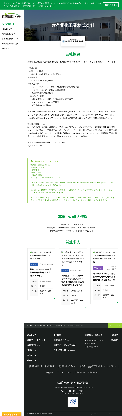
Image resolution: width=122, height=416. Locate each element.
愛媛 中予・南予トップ (36, 340)
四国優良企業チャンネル (10, 39)
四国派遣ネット (80, 372)
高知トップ (31, 355)
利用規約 (82, 366)
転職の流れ (91, 343)
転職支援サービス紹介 (10, 44)
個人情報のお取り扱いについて (67, 366)
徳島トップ (31, 360)
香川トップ (31, 350)
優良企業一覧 (60, 326)
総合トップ (31, 335)
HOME (29, 326)
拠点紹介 (114, 340)
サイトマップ (113, 366)
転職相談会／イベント (10, 34)
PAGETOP (116, 326)
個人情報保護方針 (50, 366)
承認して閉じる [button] (111, 5)
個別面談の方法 (92, 347)
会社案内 (5, 48)
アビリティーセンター (64, 372)
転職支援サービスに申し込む (65, 345)
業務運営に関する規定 (35, 366)
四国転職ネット (93, 372)
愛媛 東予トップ (33, 345)
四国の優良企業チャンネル (44, 326)
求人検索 (57, 335)
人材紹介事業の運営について (96, 366)
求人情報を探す (10, 24)
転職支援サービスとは (95, 340)
